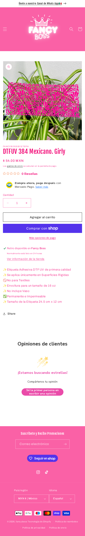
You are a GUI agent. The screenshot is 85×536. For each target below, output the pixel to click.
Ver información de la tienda (25, 258)
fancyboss (21, 521)
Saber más (41, 187)
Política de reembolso (66, 521)
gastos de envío (15, 166)
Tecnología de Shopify (39, 521)
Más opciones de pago (42, 237)
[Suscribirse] (65, 444)
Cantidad (8, 195)
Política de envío (57, 527)
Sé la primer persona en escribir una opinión (42, 392)
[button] (5, 29)
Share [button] (12, 313)
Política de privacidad (33, 527)
